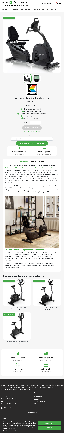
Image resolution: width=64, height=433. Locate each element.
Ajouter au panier (32, 127)
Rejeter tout (49, 423)
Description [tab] (24, 161)
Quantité (25, 122)
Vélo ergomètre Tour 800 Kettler (17, 308)
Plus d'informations (8, 431)
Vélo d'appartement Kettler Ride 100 (17, 341)
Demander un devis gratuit (32, 131)
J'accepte (49, 428)
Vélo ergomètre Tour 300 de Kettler (47, 308)
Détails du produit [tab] (37, 161)
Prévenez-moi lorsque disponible (32, 143)
